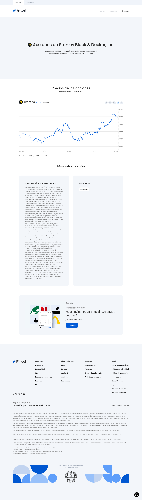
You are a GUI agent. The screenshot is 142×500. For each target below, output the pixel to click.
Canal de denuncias (118, 389)
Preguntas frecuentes (43, 377)
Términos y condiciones (120, 365)
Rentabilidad (40, 369)
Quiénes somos (90, 365)
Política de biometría (119, 373)
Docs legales (116, 377)
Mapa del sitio (40, 385)
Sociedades (65, 381)
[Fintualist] (125, 11)
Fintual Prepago (117, 381)
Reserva (64, 365)
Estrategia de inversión (93, 373)
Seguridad (115, 385)
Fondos (64, 369)
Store (37, 373)
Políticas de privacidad (120, 369)
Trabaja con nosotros (93, 377)
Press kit (38, 381)
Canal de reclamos (118, 393)
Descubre (39, 365)
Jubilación (65, 373)
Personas (88, 369)
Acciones (64, 377)
